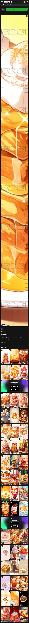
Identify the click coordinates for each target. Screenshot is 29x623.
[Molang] (5, 598)
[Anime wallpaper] (5, 372)
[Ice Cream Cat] (23, 493)
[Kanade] (14, 567)
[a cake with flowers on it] (14, 462)
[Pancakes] (14, 415)
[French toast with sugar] (5, 567)
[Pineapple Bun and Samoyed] (23, 508)
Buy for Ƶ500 (18, 9)
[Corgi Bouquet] (5, 552)
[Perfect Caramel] (23, 415)
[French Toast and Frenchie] (5, 462)
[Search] (26, 4)
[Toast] (23, 567)
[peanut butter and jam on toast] (23, 614)
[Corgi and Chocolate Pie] (23, 431)
